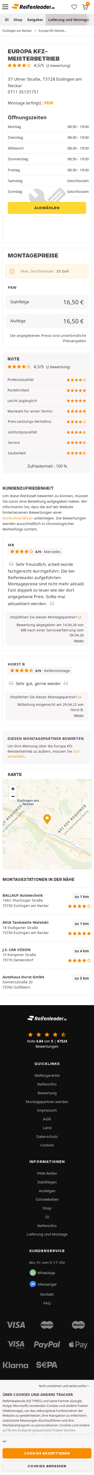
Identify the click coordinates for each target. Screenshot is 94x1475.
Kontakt (47, 1294)
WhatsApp (46, 1272)
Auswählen (47, 208)
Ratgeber (35, 19)
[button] (39, 65)
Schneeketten (47, 1199)
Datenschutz (47, 1136)
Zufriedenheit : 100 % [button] (47, 466)
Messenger (47, 1284)
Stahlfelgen (47, 1181)
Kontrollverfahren (18, 517)
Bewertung (47, 1092)
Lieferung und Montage (68, 19)
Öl (7, 19)
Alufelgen (47, 1190)
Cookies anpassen (47, 1466)
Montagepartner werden (47, 1101)
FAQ (47, 1302)
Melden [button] (79, 640)
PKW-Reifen (47, 1173)
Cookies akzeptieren (47, 1453)
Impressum (47, 1110)
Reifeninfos (47, 1084)
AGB (47, 1118)
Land (47, 1127)
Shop (18, 19)
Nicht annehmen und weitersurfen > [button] (64, 1386)
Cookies (47, 1144)
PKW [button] (48, 103)
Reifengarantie (47, 1075)
